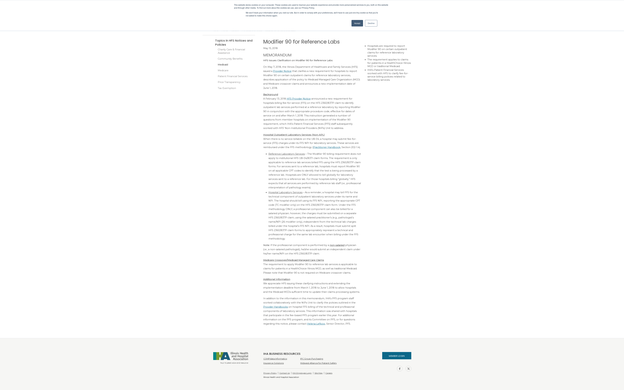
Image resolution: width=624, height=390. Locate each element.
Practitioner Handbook (326, 147)
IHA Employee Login (302, 373)
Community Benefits (230, 58)
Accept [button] (357, 23)
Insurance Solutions (273, 363)
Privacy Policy (270, 373)
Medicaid (223, 64)
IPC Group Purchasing (311, 359)
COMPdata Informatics (275, 359)
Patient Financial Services (232, 76)
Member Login (397, 356)
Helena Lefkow (316, 323)
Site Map (318, 373)
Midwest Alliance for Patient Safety (318, 363)
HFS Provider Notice (299, 98)
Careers (328, 373)
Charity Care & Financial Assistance (231, 51)
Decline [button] (371, 23)
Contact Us (284, 373)
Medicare (223, 70)
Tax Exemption (227, 88)
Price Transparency (229, 82)
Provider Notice (282, 71)
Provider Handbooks (275, 306)
